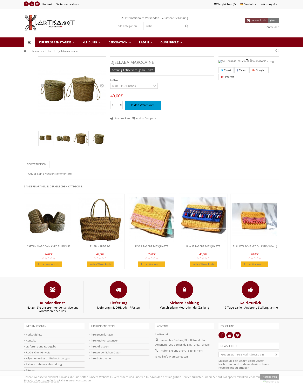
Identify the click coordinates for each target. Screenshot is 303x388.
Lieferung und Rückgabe (41, 346)
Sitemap (31, 370)
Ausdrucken (122, 118)
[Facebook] (26, 3)
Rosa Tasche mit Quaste (151, 246)
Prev (42, 85)
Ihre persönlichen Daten (106, 352)
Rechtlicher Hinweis (38, 352)
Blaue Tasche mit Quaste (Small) (255, 246)
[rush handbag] (100, 220)
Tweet (227, 70)
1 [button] (247, 59)
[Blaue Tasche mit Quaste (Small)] (254, 220)
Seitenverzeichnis (67, 4)
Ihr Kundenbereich (103, 326)
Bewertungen (36, 164)
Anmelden (272, 27)
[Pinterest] (37, 3)
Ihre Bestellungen (102, 334)
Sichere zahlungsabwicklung (44, 364)
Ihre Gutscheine (101, 358)
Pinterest (228, 77)
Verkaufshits (34, 334)
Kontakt (47, 4)
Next (102, 85)
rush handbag (100, 246)
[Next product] (278, 50)
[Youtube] (31, 3)
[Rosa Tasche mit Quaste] (151, 220)
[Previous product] (276, 50)
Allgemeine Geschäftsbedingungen (48, 358)
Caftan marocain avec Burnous (48, 246)
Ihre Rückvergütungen (105, 340)
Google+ (260, 70)
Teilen (242, 70)
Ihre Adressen (100, 346)
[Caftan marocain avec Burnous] (48, 220)
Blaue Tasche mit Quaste (203, 246)
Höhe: (114, 80)
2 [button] (250, 59)
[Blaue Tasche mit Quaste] (203, 220)
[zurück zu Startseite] (25, 51)
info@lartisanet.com (176, 356)
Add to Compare (146, 118)
